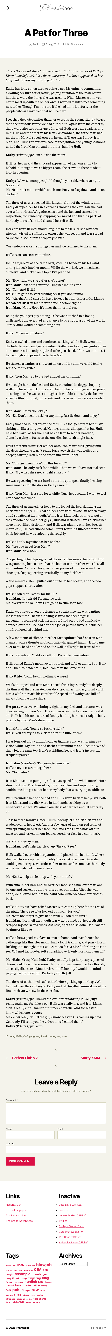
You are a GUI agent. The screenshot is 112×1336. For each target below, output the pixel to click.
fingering (34, 1278)
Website (10, 1143)
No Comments (75, 44)
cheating (28, 1270)
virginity (37, 1302)
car (20, 1270)
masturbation (31, 1285)
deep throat (12, 1278)
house (48, 1282)
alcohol (8, 1266)
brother (9, 1270)
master (51, 1036)
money (44, 1286)
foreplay (9, 1282)
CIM (37, 1269)
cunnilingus (39, 1274)
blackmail (30, 1265)
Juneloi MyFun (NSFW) (72, 1215)
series (9, 1295)
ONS (8, 1290)
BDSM (18, 1036)
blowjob (43, 1264)
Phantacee (22, 1327)
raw (35, 1289)
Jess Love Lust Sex (70, 1204)
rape (27, 1290)
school (43, 1290)
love (18, 1285)
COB (45, 1270)
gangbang (34, 1036)
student (21, 1299)
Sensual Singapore (16, 1210)
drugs (24, 1278)
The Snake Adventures (19, 1220)
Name (9, 1129)
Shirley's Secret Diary (71, 1226)
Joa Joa (63, 1210)
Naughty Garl (13, 1204)
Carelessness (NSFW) (71, 1231)
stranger (10, 1299)
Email (60, 1129)
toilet (8, 1302)
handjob (31, 1282)
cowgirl (9, 1274)
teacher (29, 1299)
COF (25, 1036)
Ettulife (63, 1220)
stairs (40, 1295)
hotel (44, 1036)
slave (64, 1036)
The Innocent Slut (16, 1215)
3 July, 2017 (52, 44)
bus (15, 1270)
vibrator (29, 1302)
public (17, 1289)
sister (26, 1295)
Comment (12, 1100)
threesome (39, 1298)
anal (12, 1036)
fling (45, 1278)
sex (58, 1036)
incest (10, 1285)
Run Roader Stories (70, 1237)
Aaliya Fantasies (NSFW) (73, 1242)
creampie (22, 1274)
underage (18, 1301)
